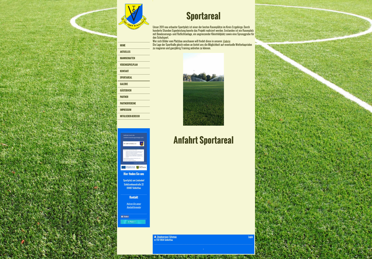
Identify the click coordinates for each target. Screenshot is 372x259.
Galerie (226, 41)
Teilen (125, 217)
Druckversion (163, 236)
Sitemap (173, 236)
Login (250, 236)
